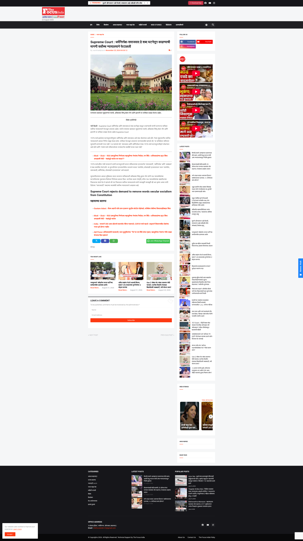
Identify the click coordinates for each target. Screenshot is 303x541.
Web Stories (156, 25)
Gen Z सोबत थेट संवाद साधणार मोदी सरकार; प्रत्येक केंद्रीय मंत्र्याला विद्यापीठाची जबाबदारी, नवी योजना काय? (159, 285)
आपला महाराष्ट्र (117, 25)
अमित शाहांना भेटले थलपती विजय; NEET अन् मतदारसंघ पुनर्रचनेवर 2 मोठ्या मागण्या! (129, 285)
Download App (196, 3)
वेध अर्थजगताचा (92, 501)
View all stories (207, 400)
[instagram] (214, 3)
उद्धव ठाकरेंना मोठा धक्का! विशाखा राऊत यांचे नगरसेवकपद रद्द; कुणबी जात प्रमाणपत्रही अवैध (201, 189)
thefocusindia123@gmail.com (104, 528)
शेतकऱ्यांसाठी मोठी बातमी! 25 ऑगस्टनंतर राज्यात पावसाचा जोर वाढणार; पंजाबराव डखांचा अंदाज (201, 166)
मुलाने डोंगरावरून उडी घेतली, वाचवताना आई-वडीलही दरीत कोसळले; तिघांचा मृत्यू (200, 223)
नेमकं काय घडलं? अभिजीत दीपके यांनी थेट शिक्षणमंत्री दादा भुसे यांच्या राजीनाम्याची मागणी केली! (202, 291)
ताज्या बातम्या (92, 480)
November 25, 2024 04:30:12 (116, 50)
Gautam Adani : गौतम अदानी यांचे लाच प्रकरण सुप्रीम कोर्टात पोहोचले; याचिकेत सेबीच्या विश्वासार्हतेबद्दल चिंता (132, 208)
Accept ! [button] (10, 534)
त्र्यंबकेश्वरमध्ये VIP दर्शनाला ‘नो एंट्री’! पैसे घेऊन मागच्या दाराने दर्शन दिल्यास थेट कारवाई (202, 336)
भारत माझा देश (130, 25)
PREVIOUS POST (167, 335)
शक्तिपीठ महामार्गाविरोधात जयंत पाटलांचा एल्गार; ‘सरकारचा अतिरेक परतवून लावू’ (202, 212)
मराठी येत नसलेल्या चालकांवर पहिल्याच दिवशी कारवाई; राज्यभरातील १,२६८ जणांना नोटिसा (202, 302)
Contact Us (192, 537)
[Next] (147, 3)
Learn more (17, 529)
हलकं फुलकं (91, 504)
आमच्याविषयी (179, 25)
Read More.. (95, 288)
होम (91, 25)
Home (92, 34)
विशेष (98, 25)
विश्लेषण (106, 25)
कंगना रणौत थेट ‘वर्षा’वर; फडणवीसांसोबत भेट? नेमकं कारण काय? (201, 347)
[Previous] (144, 3)
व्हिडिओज (169, 25)
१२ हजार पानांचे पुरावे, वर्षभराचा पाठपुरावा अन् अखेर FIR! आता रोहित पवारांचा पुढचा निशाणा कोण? (202, 370)
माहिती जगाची (143, 25)
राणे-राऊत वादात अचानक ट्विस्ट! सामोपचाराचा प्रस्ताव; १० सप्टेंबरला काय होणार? (202, 178)
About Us (181, 537)
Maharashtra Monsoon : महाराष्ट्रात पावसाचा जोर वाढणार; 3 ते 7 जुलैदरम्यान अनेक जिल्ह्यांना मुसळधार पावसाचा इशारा (200, 504)
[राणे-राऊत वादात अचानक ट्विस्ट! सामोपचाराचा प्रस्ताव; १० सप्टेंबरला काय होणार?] (136, 503)
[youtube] (210, 3)
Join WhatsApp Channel (159, 241)
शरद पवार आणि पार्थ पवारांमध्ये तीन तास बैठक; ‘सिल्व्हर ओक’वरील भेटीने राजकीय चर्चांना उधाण (202, 313)
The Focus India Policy (207, 537)
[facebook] (205, 3)
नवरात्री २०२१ (92, 483)
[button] (207, 25)
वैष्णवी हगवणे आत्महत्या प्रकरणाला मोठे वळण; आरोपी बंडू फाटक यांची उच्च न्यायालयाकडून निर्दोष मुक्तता (202, 155)
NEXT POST (93, 335)
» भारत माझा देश (99, 34)
